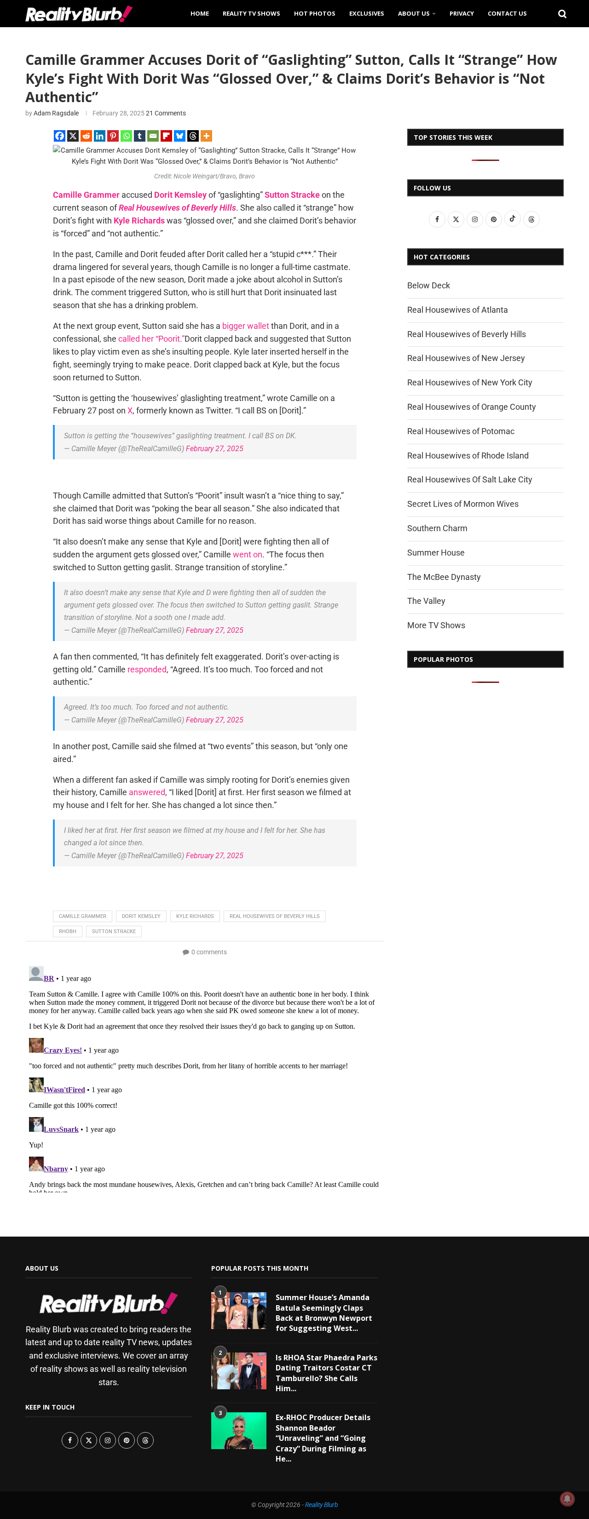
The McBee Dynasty (444, 577)
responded (147, 669)
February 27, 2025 (214, 448)
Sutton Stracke (292, 195)
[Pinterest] (113, 136)
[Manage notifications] (567, 1498)
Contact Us (507, 13)
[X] (73, 136)
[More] (206, 136)
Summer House (436, 552)
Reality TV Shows (251, 13)
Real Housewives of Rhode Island (468, 455)
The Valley (426, 601)
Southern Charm (437, 528)
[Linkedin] (99, 136)
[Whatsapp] (126, 136)
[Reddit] (86, 136)
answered (147, 792)
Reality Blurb (321, 1504)
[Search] (559, 13)
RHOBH (67, 931)
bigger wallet (245, 326)
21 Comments (166, 113)
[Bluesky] (179, 136)
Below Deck (428, 285)
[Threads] (193, 136)
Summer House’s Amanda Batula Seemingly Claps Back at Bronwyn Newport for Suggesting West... (324, 1312)
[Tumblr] (139, 136)
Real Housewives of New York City (469, 382)
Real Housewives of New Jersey (466, 358)
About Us (414, 13)
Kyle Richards (139, 220)
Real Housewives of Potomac (460, 431)
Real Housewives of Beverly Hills (177, 207)
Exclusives (366, 13)
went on (247, 554)
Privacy (462, 13)
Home (200, 13)
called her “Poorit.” (151, 339)
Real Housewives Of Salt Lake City (469, 479)
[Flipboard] (166, 136)
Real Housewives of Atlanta (457, 310)
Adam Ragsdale (56, 113)
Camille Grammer (86, 195)
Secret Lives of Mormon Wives (463, 504)
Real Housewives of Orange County (471, 407)
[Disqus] (204, 1077)
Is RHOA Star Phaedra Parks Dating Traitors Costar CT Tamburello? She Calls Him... (326, 1373)
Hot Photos (314, 13)
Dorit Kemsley (180, 195)
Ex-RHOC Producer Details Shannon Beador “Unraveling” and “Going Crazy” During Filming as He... (323, 1438)
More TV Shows (436, 625)
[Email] (153, 136)
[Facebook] (59, 136)
